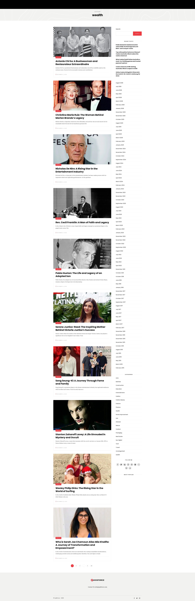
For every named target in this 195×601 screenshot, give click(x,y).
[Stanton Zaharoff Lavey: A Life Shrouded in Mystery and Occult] (82, 415)
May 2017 (118, 317)
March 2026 (119, 101)
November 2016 (120, 335)
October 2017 (120, 298)
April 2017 (118, 320)
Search (118, 29)
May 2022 (118, 262)
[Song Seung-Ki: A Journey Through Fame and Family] (82, 361)
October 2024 (120, 156)
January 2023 (120, 233)
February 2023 (120, 229)
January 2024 (120, 189)
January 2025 (120, 145)
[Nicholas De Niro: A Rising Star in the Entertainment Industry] (82, 149)
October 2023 (120, 200)
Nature (118, 425)
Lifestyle (118, 422)
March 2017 (119, 324)
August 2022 (119, 251)
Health (118, 411)
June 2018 (119, 280)
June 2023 (119, 214)
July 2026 (118, 86)
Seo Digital (119, 440)
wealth (58, 57)
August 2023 (119, 207)
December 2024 (121, 149)
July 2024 (118, 167)
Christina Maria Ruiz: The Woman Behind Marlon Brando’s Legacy (80, 116)
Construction (120, 385)
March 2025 (119, 138)
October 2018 (120, 276)
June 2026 (119, 90)
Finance (118, 407)
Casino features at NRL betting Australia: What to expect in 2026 (126, 67)
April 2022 (119, 265)
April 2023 (119, 222)
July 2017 (118, 309)
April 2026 (119, 97)
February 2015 (120, 368)
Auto (117, 378)
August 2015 (119, 349)
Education (119, 389)
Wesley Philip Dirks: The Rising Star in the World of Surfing (79, 490)
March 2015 (119, 364)
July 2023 (118, 211)
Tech (117, 444)
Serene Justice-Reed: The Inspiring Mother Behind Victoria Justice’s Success (80, 328)
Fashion (118, 396)
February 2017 (120, 328)
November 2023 (120, 196)
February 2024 (120, 185)
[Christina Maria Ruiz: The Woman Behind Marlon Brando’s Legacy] (82, 96)
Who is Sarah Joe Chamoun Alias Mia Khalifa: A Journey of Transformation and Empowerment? (82, 545)
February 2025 (120, 141)
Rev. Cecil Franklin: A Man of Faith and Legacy (82, 222)
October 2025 (120, 119)
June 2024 (119, 170)
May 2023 (118, 218)
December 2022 (120, 236)
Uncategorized (120, 451)
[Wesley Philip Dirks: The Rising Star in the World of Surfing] (82, 469)
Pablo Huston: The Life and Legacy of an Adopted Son (79, 274)
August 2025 (119, 123)
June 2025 (119, 130)
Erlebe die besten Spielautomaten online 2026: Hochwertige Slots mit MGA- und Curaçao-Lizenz (127, 46)
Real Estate (119, 436)
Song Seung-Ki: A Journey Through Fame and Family (80, 382)
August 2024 (119, 163)
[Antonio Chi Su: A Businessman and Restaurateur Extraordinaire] (82, 42)
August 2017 (119, 306)
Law (117, 418)
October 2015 (120, 346)
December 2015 (120, 339)
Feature (118, 403)
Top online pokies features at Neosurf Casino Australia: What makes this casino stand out (128, 54)
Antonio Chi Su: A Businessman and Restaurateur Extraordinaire (77, 63)
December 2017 (120, 291)
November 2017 (120, 295)
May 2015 (118, 360)
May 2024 (119, 174)
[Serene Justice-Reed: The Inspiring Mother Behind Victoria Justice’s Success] (82, 307)
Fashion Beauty (120, 400)
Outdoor (118, 429)
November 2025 (120, 116)
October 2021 (120, 273)
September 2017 (121, 302)
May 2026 (118, 94)
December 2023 (120, 192)
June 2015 (119, 357)
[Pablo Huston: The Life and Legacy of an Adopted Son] (82, 254)
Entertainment (120, 392)
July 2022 (118, 254)
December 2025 (121, 112)
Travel (118, 447)
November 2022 (120, 240)
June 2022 (119, 258)
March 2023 (119, 225)
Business (118, 382)
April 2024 (119, 178)
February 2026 (120, 105)
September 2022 (121, 247)
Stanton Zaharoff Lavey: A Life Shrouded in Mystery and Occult (80, 436)
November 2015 (120, 342)
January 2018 (120, 287)
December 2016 (120, 331)
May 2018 (118, 284)
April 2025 (119, 134)
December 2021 (120, 269)
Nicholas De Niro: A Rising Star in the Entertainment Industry (77, 170)
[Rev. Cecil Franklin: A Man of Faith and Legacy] (82, 203)
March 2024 (119, 181)
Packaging (119, 433)
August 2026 (119, 83)
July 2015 (118, 353)
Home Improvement (122, 414)
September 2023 (121, 203)
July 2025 (118, 127)
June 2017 (119, 313)
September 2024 (121, 159)
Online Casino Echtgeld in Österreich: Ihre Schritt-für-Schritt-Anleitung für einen (128, 74)
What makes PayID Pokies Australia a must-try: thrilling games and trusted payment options (128, 61)
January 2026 (120, 108)
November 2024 (120, 152)
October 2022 (120, 244)
